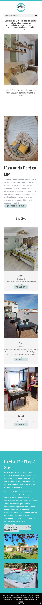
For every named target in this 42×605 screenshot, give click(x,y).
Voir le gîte (21, 287)
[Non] (40, 599)
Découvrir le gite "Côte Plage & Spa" (17, 528)
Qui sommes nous (15, 206)
